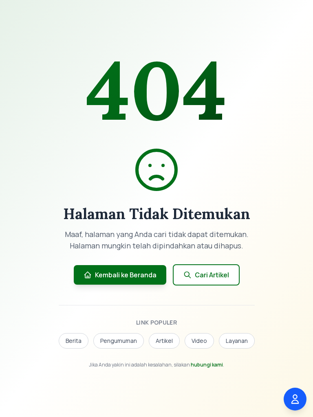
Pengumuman (118, 341)
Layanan (237, 341)
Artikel (164, 341)
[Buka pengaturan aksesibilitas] (295, 399)
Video (199, 341)
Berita (74, 341)
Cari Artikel (212, 274)
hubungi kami (207, 364)
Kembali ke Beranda (125, 274)
